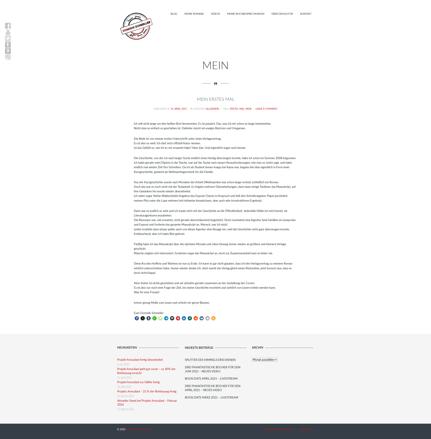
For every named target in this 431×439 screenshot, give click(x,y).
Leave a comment (266, 109)
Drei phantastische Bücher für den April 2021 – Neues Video (212, 388)
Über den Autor (282, 14)
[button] (137, 318)
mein (248, 109)
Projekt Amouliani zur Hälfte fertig (138, 382)
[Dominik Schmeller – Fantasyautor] (136, 26)
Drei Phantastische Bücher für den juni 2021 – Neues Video (212, 369)
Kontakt (306, 14)
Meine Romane (194, 14)
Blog (174, 14)
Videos (215, 14)
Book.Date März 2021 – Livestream (211, 397)
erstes (234, 109)
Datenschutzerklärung (279, 429)
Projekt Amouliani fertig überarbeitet (140, 359)
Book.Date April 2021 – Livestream (211, 378)
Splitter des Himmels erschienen (210, 360)
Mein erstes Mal (215, 99)
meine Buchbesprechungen (245, 14)
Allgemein (212, 109)
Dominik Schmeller (138, 429)
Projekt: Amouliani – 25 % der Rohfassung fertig (146, 391)
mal (241, 109)
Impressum (307, 429)
